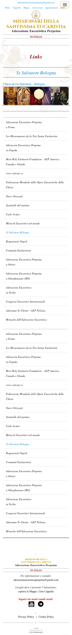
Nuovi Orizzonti (14, 196)
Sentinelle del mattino (18, 205)
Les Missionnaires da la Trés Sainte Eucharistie (31, 136)
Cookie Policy (46, 616)
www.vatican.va (14, 173)
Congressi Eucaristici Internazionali (25, 301)
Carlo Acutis (13, 214)
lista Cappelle (46, 591)
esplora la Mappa (27, 591)
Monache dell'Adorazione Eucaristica (26, 319)
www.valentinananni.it (36, 632)
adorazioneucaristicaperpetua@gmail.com (36, 2)
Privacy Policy (26, 616)
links (36, 56)
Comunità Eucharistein (18, 250)
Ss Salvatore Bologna (17, 232)
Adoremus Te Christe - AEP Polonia (25, 310)
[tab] (35, 115)
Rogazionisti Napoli (16, 241)
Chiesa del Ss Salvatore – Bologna (24, 84)
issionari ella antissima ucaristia (36, 24)
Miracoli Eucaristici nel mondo (23, 223)
